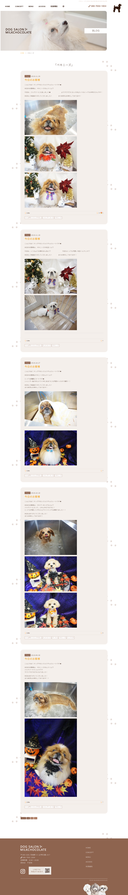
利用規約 (54, 6)
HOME (7, 6)
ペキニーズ (58, 217)
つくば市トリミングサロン (33, 217)
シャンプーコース (48, 217)
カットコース (47, 345)
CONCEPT (19, 6)
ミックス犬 (70, 637)
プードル (55, 637)
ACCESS (42, 6)
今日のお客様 (32, 80)
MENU (31, 6)
